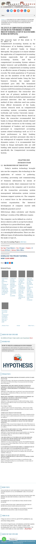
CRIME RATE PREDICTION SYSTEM (11, 412)
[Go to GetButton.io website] (4, 542)
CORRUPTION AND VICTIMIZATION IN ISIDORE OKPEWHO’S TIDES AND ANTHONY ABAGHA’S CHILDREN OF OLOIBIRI (13, 287)
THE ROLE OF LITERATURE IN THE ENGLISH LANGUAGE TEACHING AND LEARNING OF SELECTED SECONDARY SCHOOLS (17, 421)
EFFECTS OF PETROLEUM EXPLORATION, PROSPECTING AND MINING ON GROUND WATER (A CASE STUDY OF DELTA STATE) (18, 497)
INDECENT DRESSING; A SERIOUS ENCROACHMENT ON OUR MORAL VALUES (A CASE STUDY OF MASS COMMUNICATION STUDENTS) (17, 398)
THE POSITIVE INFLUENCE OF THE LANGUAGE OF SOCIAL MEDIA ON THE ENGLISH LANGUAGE (18, 430)
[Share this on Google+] (10, 263)
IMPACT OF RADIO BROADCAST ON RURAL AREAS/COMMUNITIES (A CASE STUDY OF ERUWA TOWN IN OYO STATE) (17, 456)
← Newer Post (5, 325)
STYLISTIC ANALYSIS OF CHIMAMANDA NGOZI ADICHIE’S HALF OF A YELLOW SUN (5, 316)
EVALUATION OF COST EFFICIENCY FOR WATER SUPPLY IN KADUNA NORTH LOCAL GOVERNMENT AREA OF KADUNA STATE (17, 492)
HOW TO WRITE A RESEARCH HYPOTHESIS (17, 345)
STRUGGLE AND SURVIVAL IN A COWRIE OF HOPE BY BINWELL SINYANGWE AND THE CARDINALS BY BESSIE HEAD (5, 286)
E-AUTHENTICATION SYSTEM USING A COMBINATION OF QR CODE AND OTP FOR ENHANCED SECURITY (17, 447)
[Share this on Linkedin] (12, 263)
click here (23, 242)
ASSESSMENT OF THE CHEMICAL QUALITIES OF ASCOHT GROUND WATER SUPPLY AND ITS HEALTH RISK (16, 509)
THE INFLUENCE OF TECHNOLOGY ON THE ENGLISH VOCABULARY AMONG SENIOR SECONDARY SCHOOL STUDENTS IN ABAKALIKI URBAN (16, 439)
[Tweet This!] (8, 263)
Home (3, 19)
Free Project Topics (6, 406)
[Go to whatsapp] (4, 539)
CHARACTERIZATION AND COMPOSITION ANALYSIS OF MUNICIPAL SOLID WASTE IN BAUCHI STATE (16, 505)
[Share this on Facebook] (5, 263)
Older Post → (31, 325)
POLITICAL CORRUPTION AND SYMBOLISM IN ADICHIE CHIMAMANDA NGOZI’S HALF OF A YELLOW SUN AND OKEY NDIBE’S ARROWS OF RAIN (21, 288)
